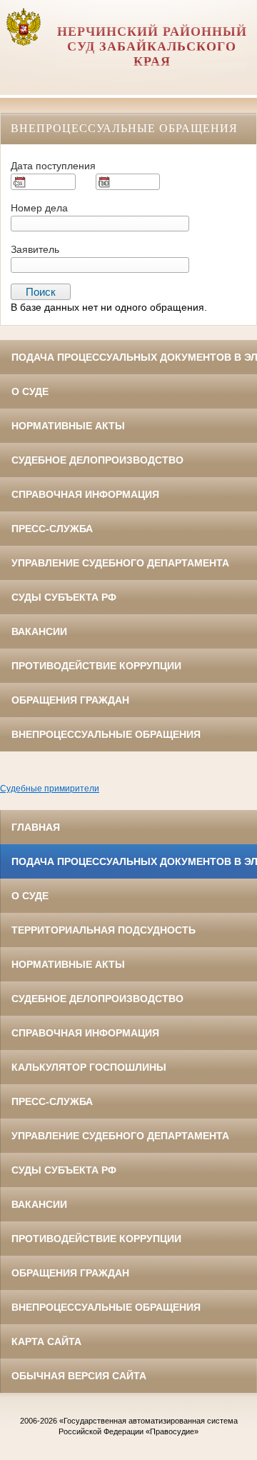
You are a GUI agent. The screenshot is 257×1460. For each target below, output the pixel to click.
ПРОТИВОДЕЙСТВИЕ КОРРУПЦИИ (96, 665)
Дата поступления (53, 165)
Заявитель (35, 249)
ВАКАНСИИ (39, 631)
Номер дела (39, 208)
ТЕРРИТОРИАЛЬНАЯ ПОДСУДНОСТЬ (103, 930)
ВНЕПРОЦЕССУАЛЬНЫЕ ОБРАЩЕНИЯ (106, 734)
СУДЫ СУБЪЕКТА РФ (63, 597)
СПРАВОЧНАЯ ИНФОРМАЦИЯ (85, 494)
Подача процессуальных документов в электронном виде (134, 357)
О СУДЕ (30, 391)
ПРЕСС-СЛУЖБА (52, 528)
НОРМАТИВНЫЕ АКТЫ (68, 425)
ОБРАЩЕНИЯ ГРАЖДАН (70, 700)
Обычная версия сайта (78, 1375)
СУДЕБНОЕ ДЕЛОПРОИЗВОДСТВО (97, 460)
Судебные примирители (49, 789)
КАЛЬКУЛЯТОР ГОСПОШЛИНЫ (88, 1067)
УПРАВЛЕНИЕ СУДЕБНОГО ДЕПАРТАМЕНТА (120, 563)
